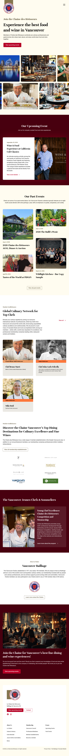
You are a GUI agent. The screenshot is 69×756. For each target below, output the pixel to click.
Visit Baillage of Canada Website (58, 748)
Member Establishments (32, 734)
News (8, 741)
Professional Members (32, 731)
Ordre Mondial (10, 734)
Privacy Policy (47, 748)
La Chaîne (9, 728)
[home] (8, 7)
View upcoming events (12, 45)
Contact (28, 710)
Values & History (11, 731)
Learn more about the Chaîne (34, 597)
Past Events (49, 731)
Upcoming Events (50, 728)
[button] (64, 5)
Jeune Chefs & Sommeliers (14, 737)
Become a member (31, 737)
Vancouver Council (31, 728)
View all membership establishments (15, 449)
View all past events (34, 288)
